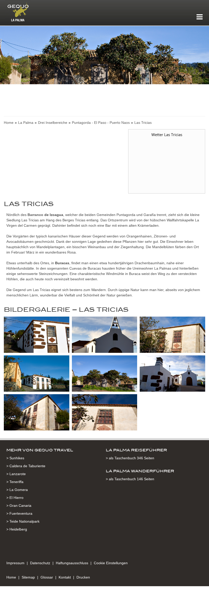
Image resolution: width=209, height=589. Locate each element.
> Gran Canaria (18, 505)
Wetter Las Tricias (166, 134)
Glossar (47, 577)
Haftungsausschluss (72, 563)
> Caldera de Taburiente (25, 466)
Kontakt (65, 577)
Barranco (35, 215)
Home (9, 123)
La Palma (25, 123)
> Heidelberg (16, 529)
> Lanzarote (16, 474)
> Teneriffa (14, 482)
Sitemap (28, 577)
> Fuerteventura (19, 513)
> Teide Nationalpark (23, 521)
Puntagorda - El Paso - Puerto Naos (101, 123)
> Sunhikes (15, 458)
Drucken (83, 577)
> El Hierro (14, 498)
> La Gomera (17, 490)
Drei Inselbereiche (52, 123)
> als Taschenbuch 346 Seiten (130, 458)
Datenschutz (40, 563)
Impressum (15, 563)
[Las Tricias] (36, 335)
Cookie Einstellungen (111, 563)
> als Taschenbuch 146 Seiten (130, 479)
